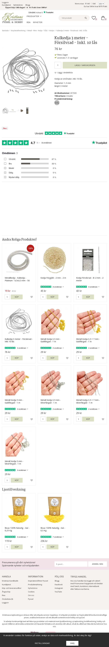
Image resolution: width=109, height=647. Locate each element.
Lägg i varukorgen (85, 65)
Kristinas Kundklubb (10, 581)
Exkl (94, 4)
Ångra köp (6, 591)
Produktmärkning (35, 584)
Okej (72, 643)
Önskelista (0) (7, 599)
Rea (28, 22)
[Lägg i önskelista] (31, 296)
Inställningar (42, 643)
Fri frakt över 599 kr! (38, 7)
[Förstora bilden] (25, 70)
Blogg (28, 5)
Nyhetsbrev (18, 5)
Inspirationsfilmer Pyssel (38, 581)
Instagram (59, 588)
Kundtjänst (6, 5)
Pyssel (30, 599)
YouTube (58, 591)
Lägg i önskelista (65, 72)
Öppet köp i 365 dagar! (15, 7)
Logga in (5, 2)
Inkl (88, 4)
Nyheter (37, 22)
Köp (17, 297)
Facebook (59, 584)
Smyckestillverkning (18, 30)
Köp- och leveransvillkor (11, 588)
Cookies (31, 591)
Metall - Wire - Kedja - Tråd (37, 30)
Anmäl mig (97, 564)
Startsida (5, 30)
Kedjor (51, 30)
